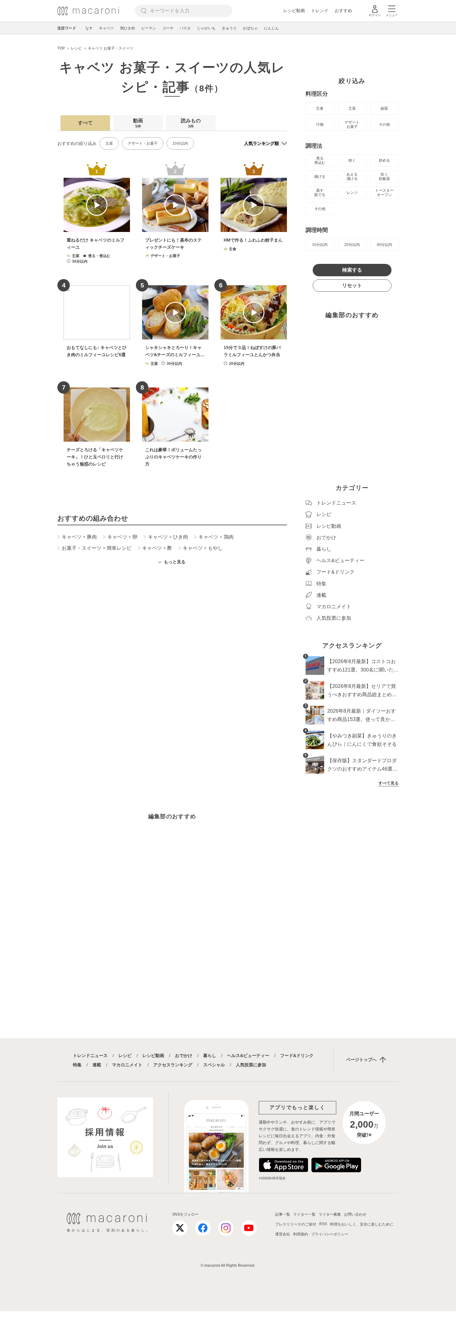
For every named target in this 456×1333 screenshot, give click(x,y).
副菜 (384, 108)
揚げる (319, 176)
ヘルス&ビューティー (248, 1055)
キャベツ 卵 (122, 537)
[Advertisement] (172, 653)
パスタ (185, 28)
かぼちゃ (250, 28)
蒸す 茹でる (319, 192)
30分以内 (384, 245)
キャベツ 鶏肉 (216, 537)
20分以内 (352, 245)
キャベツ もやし (203, 548)
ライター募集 (330, 1214)
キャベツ (106, 28)
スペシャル (214, 1064)
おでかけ (183, 1055)
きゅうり (229, 28)
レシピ (125, 1055)
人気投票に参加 (251, 1064)
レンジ (352, 192)
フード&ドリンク (297, 1055)
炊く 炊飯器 (384, 176)
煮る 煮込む (319, 160)
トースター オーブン (384, 192)
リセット (352, 285)
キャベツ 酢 (157, 548)
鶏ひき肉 (127, 28)
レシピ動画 (294, 10)
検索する (352, 270)
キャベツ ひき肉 (168, 537)
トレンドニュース (90, 1055)
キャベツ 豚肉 (79, 537)
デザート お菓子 (352, 124)
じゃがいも (206, 28)
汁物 (320, 124)
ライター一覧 (304, 1214)
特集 (77, 1064)
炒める (384, 160)
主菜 (109, 143)
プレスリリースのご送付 (295, 1224)
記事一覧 (282, 1214)
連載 (96, 1064)
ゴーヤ (167, 28)
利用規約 (300, 1234)
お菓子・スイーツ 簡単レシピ (97, 548)
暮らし (209, 1055)
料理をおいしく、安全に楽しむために (361, 1224)
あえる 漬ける (352, 176)
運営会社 (282, 1234)
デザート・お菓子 (143, 143)
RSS (323, 1224)
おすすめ (343, 10)
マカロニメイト (127, 1064)
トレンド (320, 10)
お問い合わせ (355, 1214)
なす (89, 28)
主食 (320, 108)
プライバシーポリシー (329, 1234)
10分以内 (180, 143)
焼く (352, 160)
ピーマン (148, 28)
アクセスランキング (172, 1064)
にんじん (271, 28)
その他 (384, 124)
